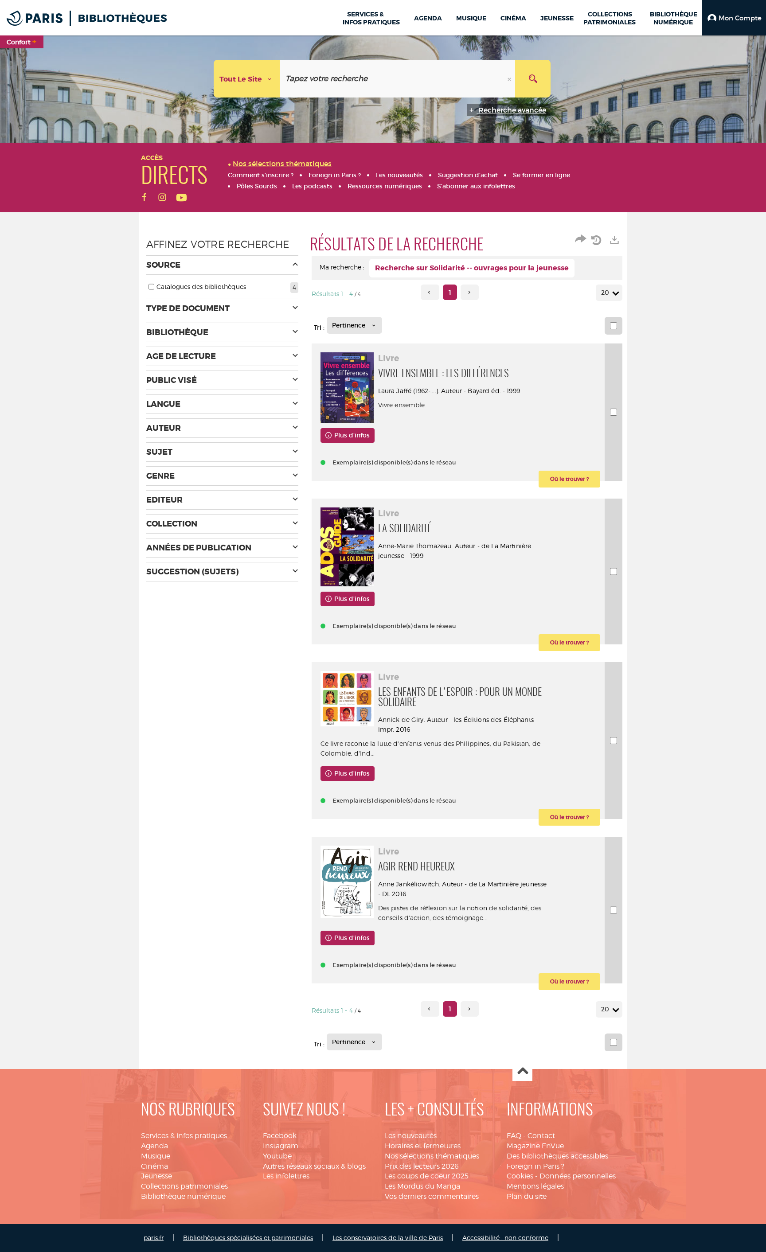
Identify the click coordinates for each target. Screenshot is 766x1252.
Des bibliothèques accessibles (557, 1156)
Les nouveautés (411, 1135)
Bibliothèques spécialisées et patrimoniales (248, 1237)
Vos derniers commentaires (432, 1196)
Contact (541, 1135)
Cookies (520, 1176)
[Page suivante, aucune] (470, 292)
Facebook (280, 1135)
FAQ (514, 1135)
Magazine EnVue (535, 1146)
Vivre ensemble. (402, 405)
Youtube (277, 1156)
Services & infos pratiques (184, 1135)
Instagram (280, 1146)
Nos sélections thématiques (432, 1156)
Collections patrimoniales (184, 1186)
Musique (155, 1156)
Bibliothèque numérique (183, 1196)
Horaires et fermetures (423, 1146)
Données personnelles (577, 1176)
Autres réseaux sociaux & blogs (314, 1166)
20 (605, 292)
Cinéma (154, 1166)
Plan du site (527, 1196)
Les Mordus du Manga (422, 1186)
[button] (734, 17)
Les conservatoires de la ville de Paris (387, 1237)
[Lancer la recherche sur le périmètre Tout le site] (533, 79)
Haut (522, 1071)
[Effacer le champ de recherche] (510, 79)
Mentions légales (535, 1186)
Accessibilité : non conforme (505, 1237)
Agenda (154, 1146)
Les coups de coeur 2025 (427, 1176)
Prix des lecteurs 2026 (422, 1166)
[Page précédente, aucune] (430, 292)
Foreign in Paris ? (535, 1166)
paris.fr (154, 1237)
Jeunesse (156, 1176)
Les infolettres (286, 1176)
